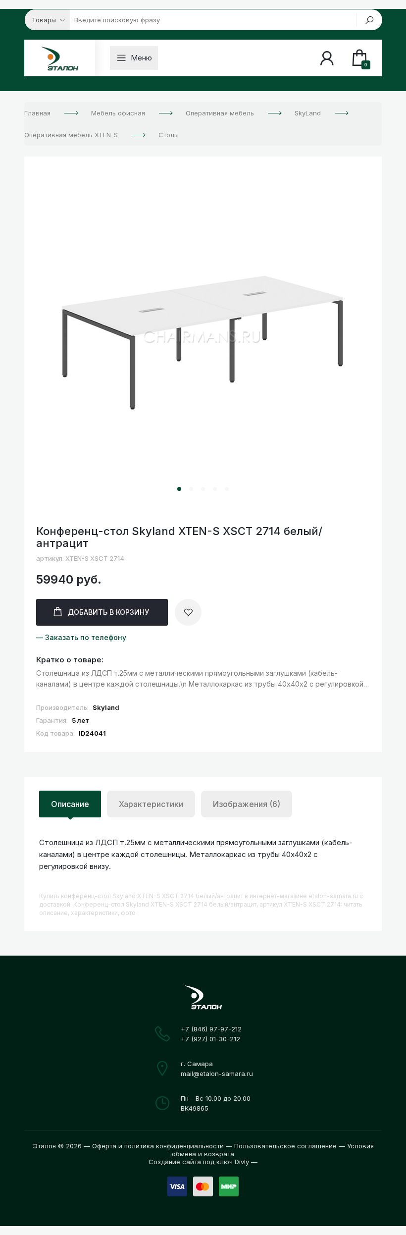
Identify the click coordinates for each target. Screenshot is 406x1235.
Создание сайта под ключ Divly (199, 1162)
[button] (179, 489)
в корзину (108, 612)
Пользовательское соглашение (285, 1146)
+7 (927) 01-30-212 (210, 1039)
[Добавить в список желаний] (188, 612)
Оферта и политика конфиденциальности (158, 1146)
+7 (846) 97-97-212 (211, 1029)
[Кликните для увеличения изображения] (203, 337)
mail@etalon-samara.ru (217, 1073)
